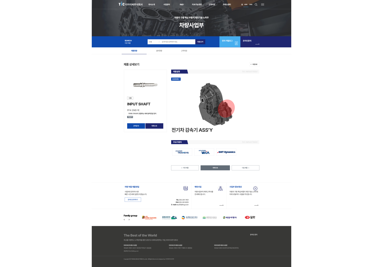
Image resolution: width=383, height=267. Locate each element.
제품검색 (200, 42)
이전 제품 (186, 168)
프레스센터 (227, 4)
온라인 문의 (253, 235)
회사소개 (151, 4)
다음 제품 (244, 168)
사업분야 (166, 4)
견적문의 (136, 126)
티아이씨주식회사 (131, 3)
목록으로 (154, 126)
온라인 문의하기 (133, 200)
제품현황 (134, 51)
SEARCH (256, 4)
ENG (250, 4)
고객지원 (212, 4)
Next (129, 219)
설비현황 (159, 51)
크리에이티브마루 (169, 259)
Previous (124, 219)
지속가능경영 (196, 4)
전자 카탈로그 (227, 41)
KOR (245, 4)
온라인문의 (247, 41)
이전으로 (254, 64)
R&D (182, 4)
